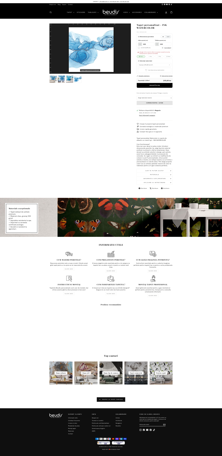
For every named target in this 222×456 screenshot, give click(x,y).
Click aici (69, 269)
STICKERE (81, 12)
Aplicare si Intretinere (154, 182)
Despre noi (52, 4)
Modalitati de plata (74, 426)
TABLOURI (92, 12)
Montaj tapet (72, 428)
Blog (59, 4)
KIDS (126, 12)
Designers (119, 423)
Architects (119, 420)
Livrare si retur (72, 423)
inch (168, 36)
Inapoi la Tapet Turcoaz (112, 399)
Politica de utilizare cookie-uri (101, 426)
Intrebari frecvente (74, 420)
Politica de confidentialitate (100, 423)
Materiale (154, 174)
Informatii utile (73, 418)
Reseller (118, 426)
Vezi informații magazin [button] (147, 115)
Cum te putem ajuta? (154, 170)
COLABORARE (150, 12)
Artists (118, 418)
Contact (70, 4)
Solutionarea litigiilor (98, 428)
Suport (64, 4)
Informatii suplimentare (154, 178)
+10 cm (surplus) (145, 48)
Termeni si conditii (97, 420)
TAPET (70, 12)
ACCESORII (137, 12)
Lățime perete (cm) (143, 40)
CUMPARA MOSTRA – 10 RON (154, 103)
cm (163, 36)
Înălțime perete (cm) (160, 40)
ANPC (93, 431)
